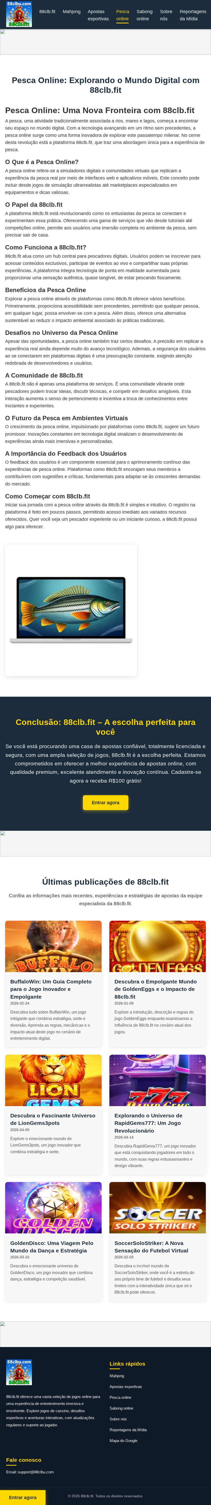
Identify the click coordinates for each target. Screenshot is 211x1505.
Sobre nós (166, 15)
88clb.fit (47, 11)
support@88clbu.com (36, 1472)
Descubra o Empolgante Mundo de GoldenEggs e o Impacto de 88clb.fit (156, 989)
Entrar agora (105, 802)
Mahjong (72, 11)
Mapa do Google (123, 1440)
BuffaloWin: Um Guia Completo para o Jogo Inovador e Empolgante (51, 989)
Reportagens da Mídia (193, 15)
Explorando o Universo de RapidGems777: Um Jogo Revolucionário (148, 1123)
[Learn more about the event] (105, 42)
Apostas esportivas (98, 15)
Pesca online (122, 15)
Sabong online (145, 15)
